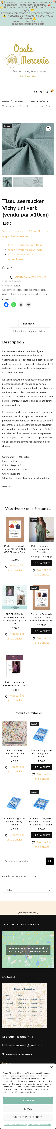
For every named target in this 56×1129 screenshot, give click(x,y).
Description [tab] (29, 323)
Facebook (8, 1063)
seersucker (35, 294)
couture (6, 294)
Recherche (50, 861)
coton (18, 290)
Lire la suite (41, 563)
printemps (23, 294)
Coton (17, 285)
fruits (14, 294)
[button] (51, 1067)
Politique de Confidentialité (15, 1124)
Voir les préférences (28, 1117)
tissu (44, 294)
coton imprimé (29, 290)
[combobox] (28, 888)
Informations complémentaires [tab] (29, 331)
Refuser (28, 1108)
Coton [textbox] (27, 890)
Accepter (28, 1100)
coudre (41, 290)
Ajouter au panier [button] (14, 537)
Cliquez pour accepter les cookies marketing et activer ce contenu (28, 950)
